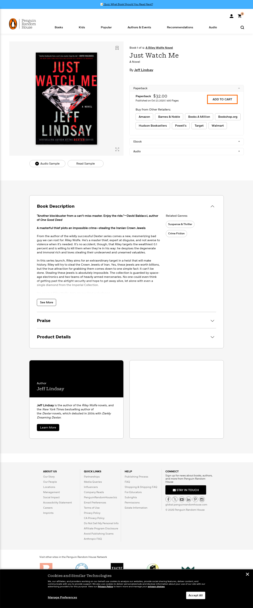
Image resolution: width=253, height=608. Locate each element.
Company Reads (94, 492)
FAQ (127, 482)
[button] (59, 27)
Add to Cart (222, 99)
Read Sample (85, 164)
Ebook (186, 142)
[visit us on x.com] (175, 499)
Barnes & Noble (169, 117)
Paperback (186, 88)
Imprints (48, 513)
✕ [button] (247, 575)
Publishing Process (136, 476)
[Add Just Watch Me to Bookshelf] (117, 48)
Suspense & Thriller (180, 224)
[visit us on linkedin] (188, 499)
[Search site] (242, 27)
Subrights (131, 497)
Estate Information (136, 508)
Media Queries (93, 482)
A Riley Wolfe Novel (159, 48)
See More (46, 302)
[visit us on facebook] (168, 499)
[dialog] (126, 589)
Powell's (181, 126)
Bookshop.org (227, 117)
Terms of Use (92, 508)
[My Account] (231, 14)
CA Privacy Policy (94, 518)
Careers (48, 508)
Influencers (91, 487)
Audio (186, 151)
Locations (49, 487)
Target (199, 126)
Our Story (49, 476)
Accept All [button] (196, 595)
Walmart (218, 126)
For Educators (133, 492)
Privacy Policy (92, 513)
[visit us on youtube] (182, 499)
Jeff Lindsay (143, 70)
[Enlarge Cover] (117, 149)
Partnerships (92, 476)
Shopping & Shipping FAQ (141, 487)
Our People (50, 482)
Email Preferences (95, 502)
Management (51, 492)
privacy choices (156, 586)
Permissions (132, 502)
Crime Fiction (176, 233)
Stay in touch (187, 490)
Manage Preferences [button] (62, 597)
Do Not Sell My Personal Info (101, 523)
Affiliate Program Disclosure (101, 528)
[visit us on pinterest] (195, 499)
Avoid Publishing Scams (99, 533)
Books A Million (199, 117)
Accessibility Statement (57, 502)
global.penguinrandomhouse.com (186, 504)
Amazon (144, 117)
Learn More (49, 428)
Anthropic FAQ (93, 539)
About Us (50, 471)
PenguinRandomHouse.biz (100, 497)
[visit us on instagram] (202, 499)
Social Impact (51, 497)
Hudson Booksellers (153, 126)
